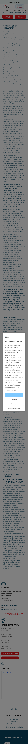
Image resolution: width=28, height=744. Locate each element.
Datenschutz (11, 408)
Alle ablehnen (14, 399)
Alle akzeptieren (14, 395)
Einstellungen (14, 404)
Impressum (17, 408)
